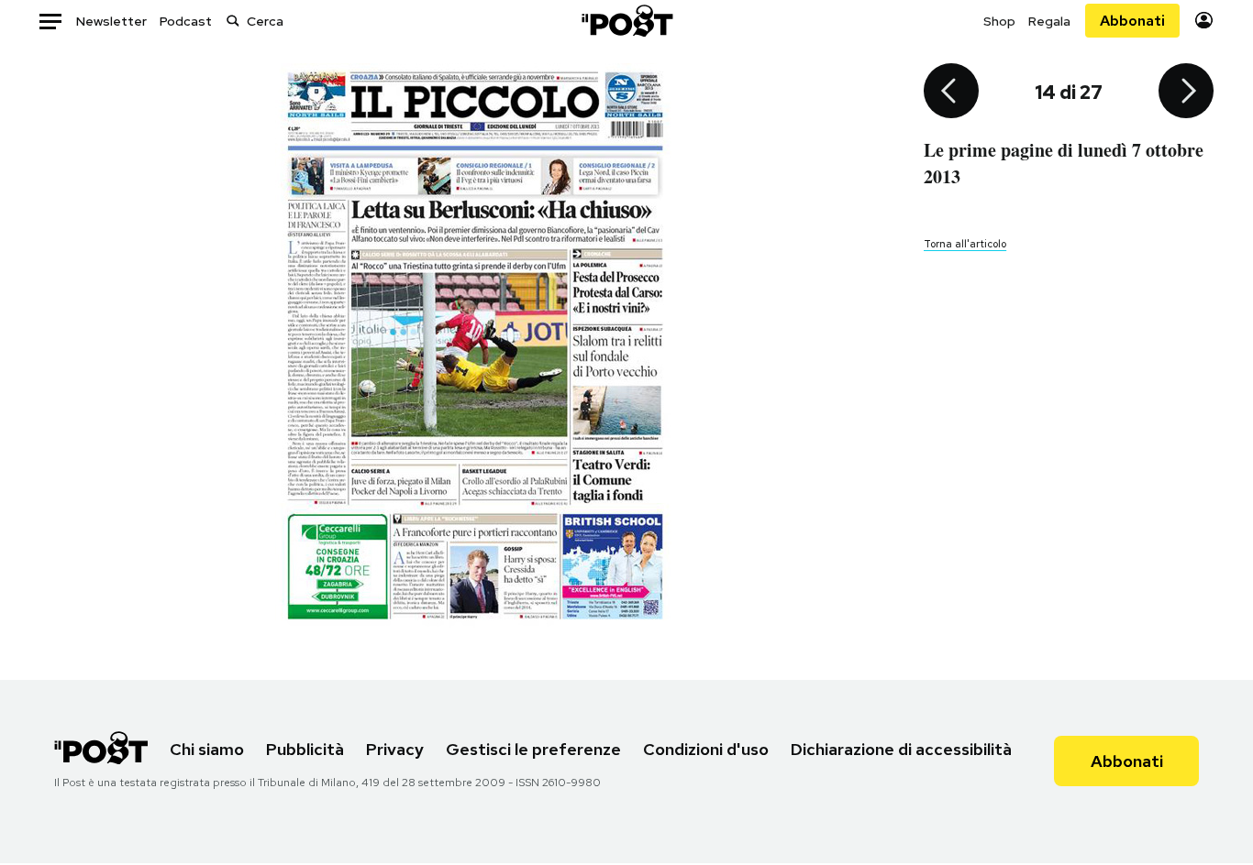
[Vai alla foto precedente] (951, 92)
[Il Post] (626, 21)
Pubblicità (305, 749)
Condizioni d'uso (706, 749)
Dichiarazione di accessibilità (901, 749)
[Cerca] (233, 21)
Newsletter (111, 21)
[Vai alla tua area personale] (1204, 20)
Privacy (395, 749)
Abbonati (1132, 20)
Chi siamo (207, 749)
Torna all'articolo (965, 243)
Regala (1049, 21)
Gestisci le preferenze (533, 749)
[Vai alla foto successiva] (1186, 92)
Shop (999, 21)
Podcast (186, 21)
